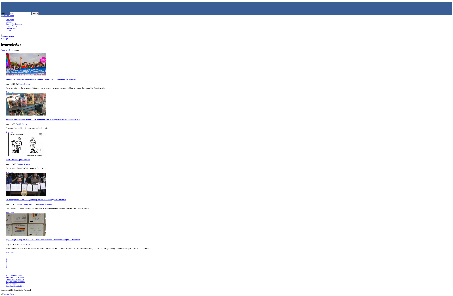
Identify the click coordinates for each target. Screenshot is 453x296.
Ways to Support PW (13, 28)
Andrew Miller (24, 244)
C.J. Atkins (22, 124)
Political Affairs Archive (15, 277)
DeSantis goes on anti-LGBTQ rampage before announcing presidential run (36, 200)
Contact (8, 22)
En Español (10, 20)
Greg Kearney (24, 164)
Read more (10, 92)
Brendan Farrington (26, 204)
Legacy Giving (11, 26)
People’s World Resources (15, 282)
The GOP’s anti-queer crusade (18, 160)
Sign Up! (4, 39)
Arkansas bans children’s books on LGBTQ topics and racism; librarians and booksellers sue (43, 120)
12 (7, 271)
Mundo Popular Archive (15, 280)
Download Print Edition (14, 286)
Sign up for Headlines (14, 24)
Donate (8, 30)
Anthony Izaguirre (45, 204)
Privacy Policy (11, 284)
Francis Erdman (24, 84)
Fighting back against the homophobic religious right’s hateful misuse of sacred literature (41, 79)
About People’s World (14, 275)
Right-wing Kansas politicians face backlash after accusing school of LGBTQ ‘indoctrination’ (43, 240)
